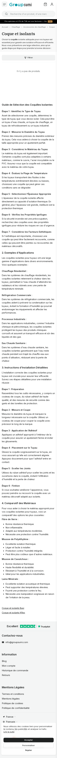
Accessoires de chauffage (34, 27)
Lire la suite (8, 732)
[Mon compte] (52, 4)
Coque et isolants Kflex (13, 612)
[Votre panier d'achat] (45, 4)
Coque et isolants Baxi (13, 608)
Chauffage (16, 27)
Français (10, 721)
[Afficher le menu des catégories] (4, 4)
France (9, 716)
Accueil (5, 27)
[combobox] (28, 14)
